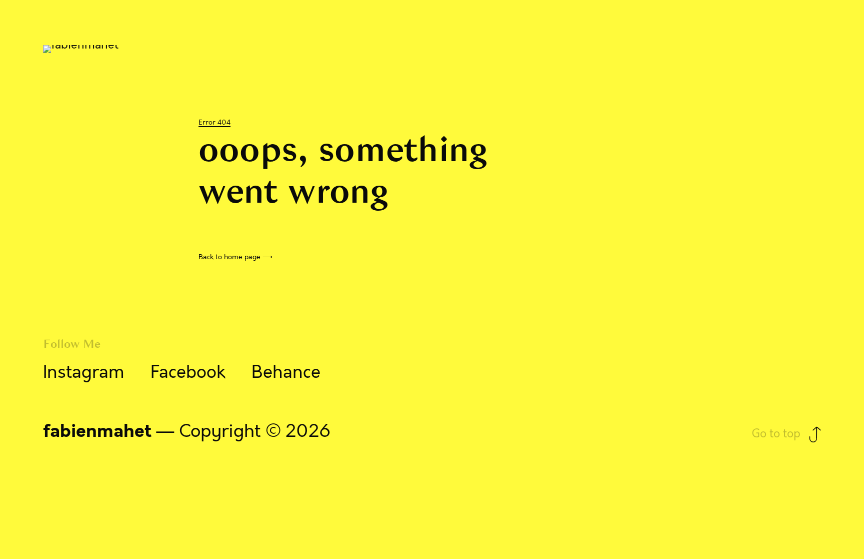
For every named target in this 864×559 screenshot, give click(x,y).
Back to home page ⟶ (235, 257)
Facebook (188, 372)
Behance (286, 372)
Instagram (83, 372)
